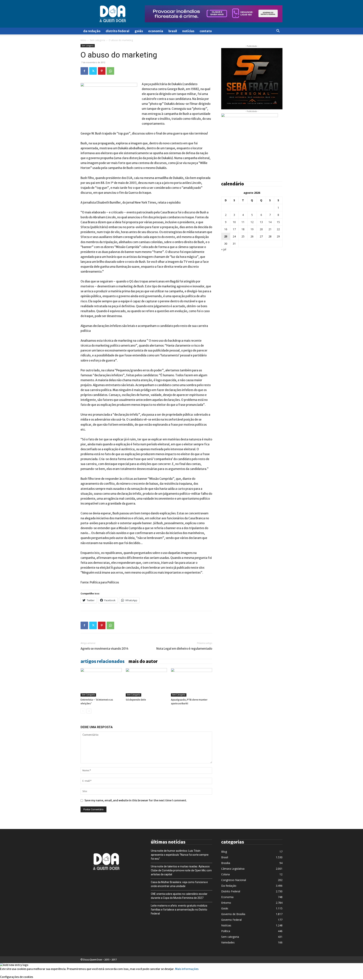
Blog (224, 851)
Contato (206, 31)
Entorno (226, 902)
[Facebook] (84, 71)
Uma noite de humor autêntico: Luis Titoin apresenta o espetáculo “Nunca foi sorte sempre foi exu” (180, 854)
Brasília (225, 863)
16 (225, 229)
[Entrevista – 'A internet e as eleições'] (101, 682)
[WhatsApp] (110, 71)
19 (252, 229)
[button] (277, 31)
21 (269, 229)
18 (242, 229)
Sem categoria (97, 40)
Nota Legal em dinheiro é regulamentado (184, 648)
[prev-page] (83, 711)
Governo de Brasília (233, 914)
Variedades (228, 942)
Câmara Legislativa (232, 868)
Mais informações (187, 969)
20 (261, 229)
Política (225, 931)
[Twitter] (93, 71)
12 (252, 222)
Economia (155, 31)
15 (278, 222)
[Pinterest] (101, 71)
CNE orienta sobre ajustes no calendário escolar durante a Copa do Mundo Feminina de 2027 (179, 895)
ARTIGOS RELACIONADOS (103, 661)
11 (242, 222)
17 (234, 229)
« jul (223, 249)
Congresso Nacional (233, 880)
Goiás (139, 31)
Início (83, 40)
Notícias (188, 31)
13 (261, 222)
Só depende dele (136, 699)
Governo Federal (231, 919)
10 (234, 222)
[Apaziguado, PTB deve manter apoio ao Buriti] (191, 682)
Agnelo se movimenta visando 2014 (104, 648)
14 (269, 222)
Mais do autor (143, 661)
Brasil (172, 31)
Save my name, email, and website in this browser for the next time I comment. (136, 800)
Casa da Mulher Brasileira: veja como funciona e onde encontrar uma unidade (179, 884)
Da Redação (91, 31)
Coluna (225, 874)
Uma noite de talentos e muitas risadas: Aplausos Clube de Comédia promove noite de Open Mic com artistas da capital (181, 870)
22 (278, 229)
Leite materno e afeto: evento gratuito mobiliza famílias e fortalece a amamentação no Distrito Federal (179, 909)
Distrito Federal (117, 31)
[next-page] (89, 711)
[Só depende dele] (146, 682)
